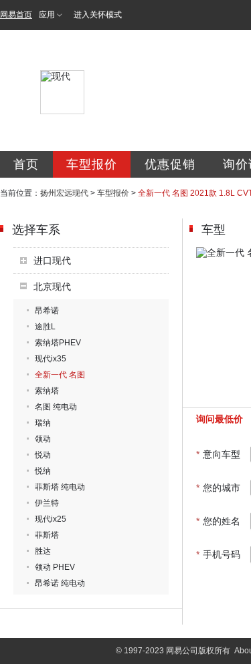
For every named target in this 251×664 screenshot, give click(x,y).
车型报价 (91, 164)
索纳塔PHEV (58, 342)
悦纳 (43, 471)
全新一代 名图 (60, 374)
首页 (26, 164)
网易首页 (16, 14)
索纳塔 (47, 390)
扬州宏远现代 (64, 193)
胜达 (43, 551)
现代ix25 (50, 519)
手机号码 (218, 554)
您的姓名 (218, 521)
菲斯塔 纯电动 (60, 487)
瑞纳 (43, 423)
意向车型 (218, 454)
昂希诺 (47, 310)
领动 (43, 439)
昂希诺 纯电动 (60, 583)
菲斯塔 (47, 535)
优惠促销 (170, 164)
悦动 (43, 455)
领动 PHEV (55, 567)
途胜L (45, 326)
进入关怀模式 (98, 14)
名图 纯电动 (56, 406)
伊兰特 (47, 503)
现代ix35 (50, 358)
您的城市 (218, 487)
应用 (47, 14)
